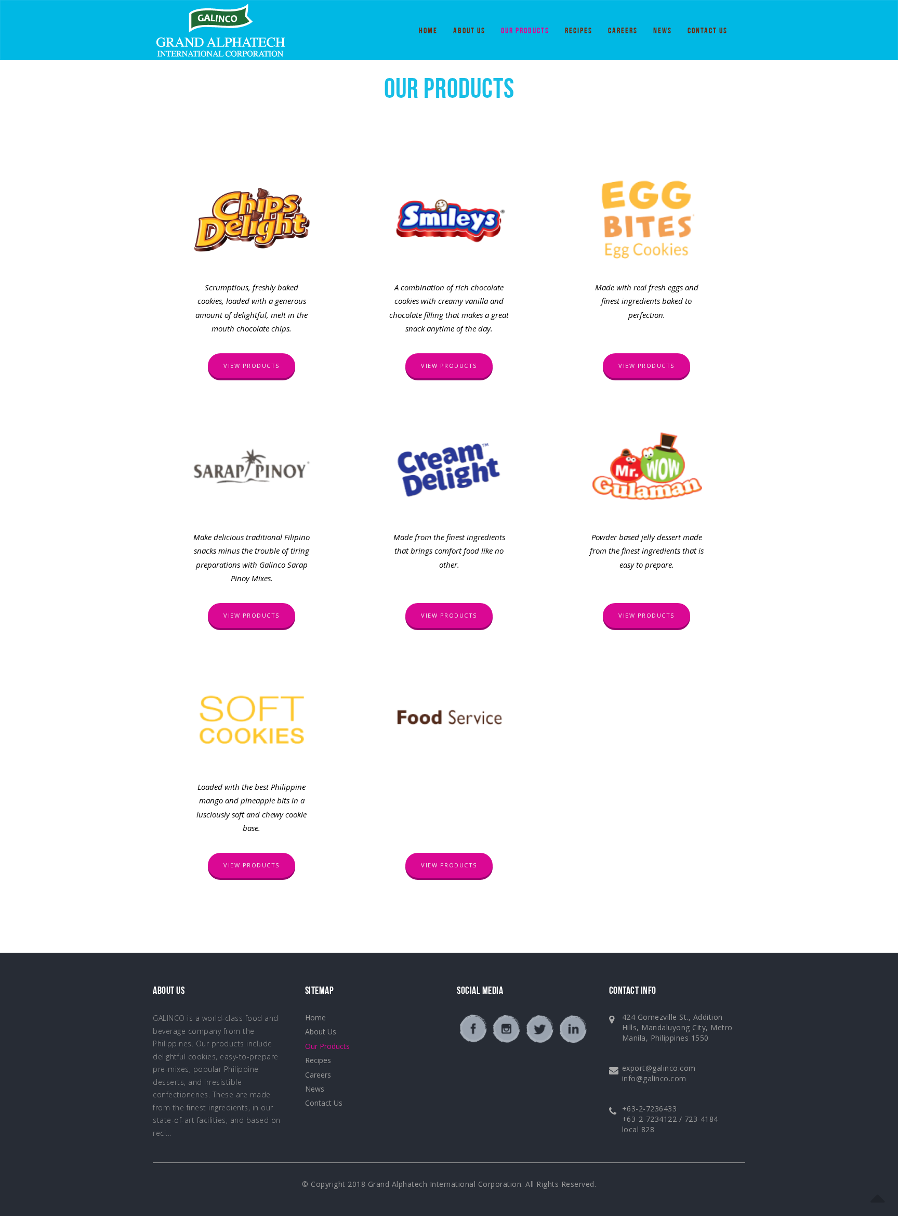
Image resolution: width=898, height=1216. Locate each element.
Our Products (525, 31)
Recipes (578, 31)
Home (428, 31)
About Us (469, 31)
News (662, 31)
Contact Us (708, 31)
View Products (251, 365)
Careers (623, 31)
